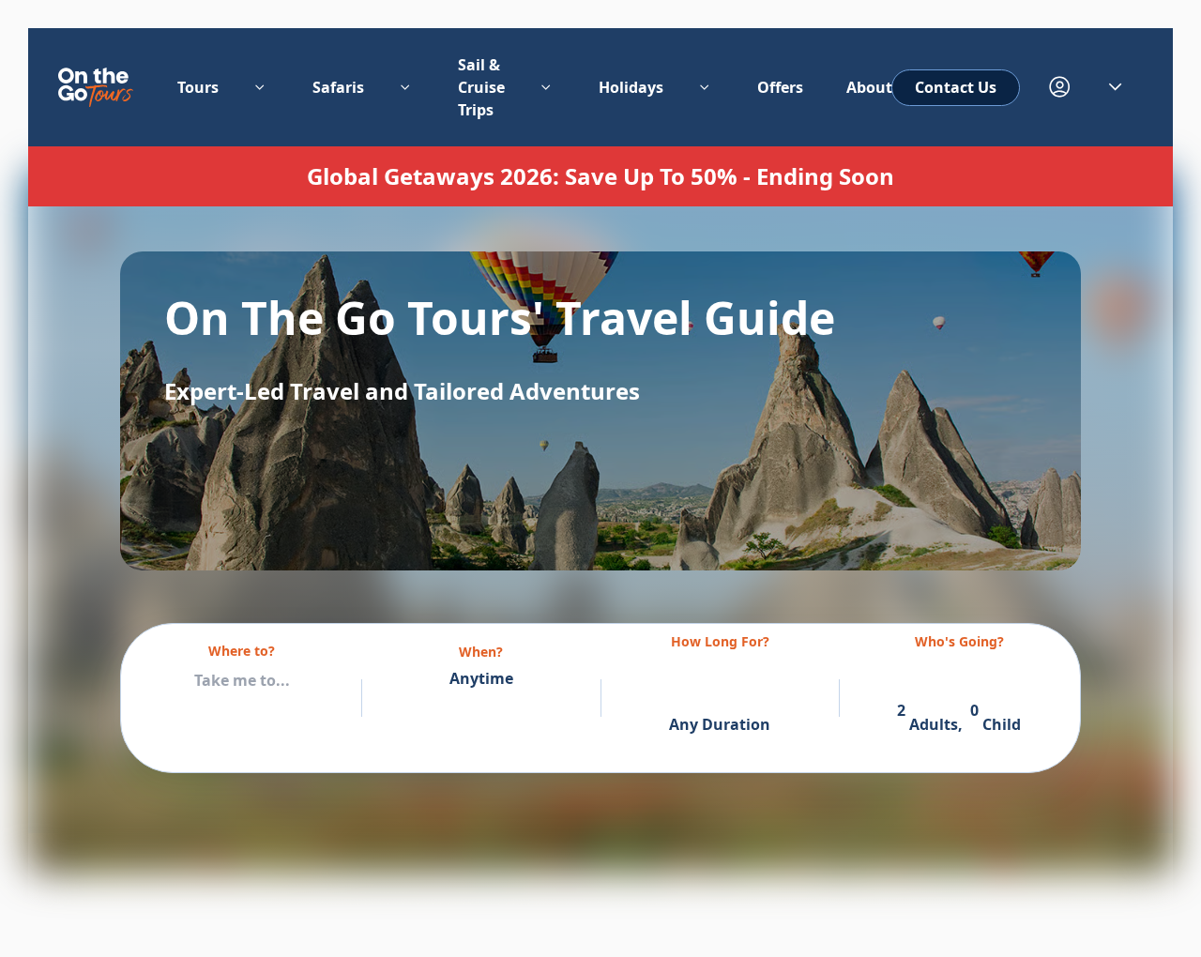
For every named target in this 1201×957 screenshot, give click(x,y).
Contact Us (955, 87)
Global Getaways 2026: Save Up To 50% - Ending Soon (600, 176)
